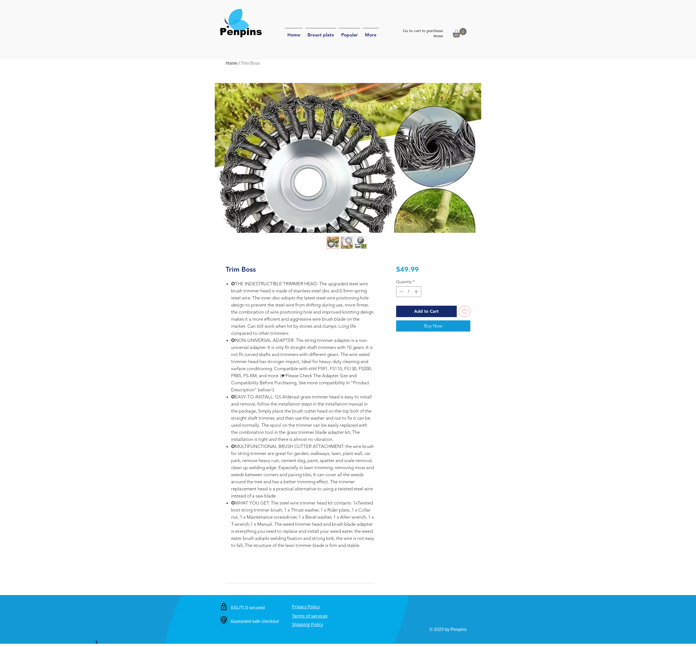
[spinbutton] (408, 292)
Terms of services (310, 616)
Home (231, 63)
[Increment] (416, 292)
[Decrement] (400, 292)
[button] (459, 33)
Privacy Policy (306, 607)
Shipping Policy (307, 624)
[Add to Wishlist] (464, 311)
